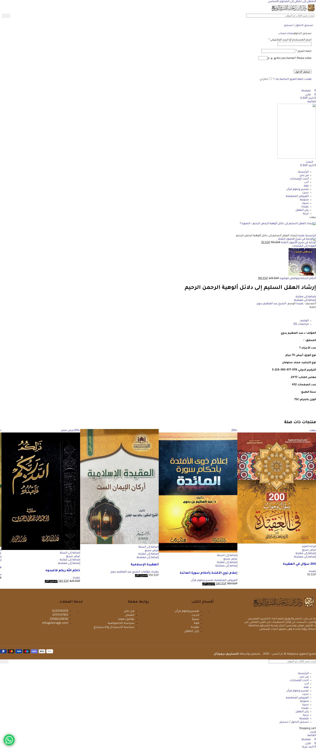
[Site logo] (293, 11)
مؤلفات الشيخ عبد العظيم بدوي (130, 572)
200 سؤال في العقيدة (299, 564)
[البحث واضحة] (13, 16)
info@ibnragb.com (55, 623)
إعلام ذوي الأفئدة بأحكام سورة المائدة (208, 573)
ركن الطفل (191, 631)
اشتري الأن (208, 584)
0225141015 (60, 611)
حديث (195, 615)
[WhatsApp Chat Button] (9, 739)
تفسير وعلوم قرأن (202, 580)
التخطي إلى (309, 1)
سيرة (195, 619)
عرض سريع (309, 550)
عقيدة (300, 303)
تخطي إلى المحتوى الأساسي (285, 1)
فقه (196, 623)
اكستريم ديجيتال (226, 654)
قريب (313, 732)
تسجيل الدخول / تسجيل (294, 722)
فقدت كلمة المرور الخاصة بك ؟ (292, 79)
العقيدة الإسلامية (145, 565)
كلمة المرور (303, 51)
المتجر (130, 615)
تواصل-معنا (126, 619)
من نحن (129, 611)
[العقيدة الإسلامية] (119, 543)
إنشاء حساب (286, 33)
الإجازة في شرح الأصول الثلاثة (298, 242)
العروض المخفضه (226, 580)
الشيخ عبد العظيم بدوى (271, 303)
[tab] (304, 320)
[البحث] (6, 16)
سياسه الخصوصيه (121, 623)
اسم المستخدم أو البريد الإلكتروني (290, 40)
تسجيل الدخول (302, 71)
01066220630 (59, 619)
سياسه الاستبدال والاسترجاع (114, 627)
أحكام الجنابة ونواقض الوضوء (297, 278)
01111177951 (60, 615)
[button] (227, 555)
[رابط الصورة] (283, 608)
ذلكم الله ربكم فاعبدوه (63, 570)
